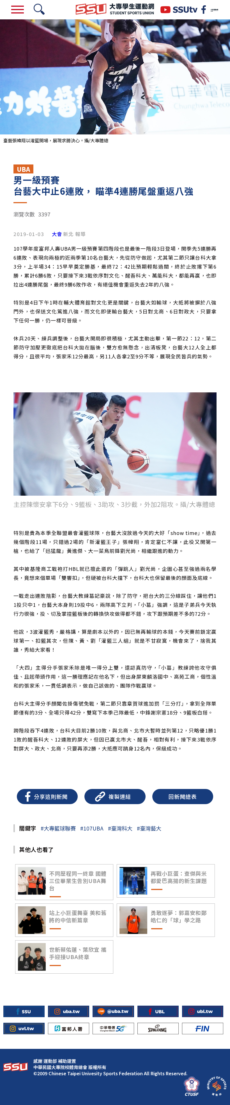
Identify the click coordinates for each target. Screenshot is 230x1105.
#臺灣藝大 (149, 828)
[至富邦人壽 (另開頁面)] (68, 1028)
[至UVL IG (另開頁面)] (24, 1028)
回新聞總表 (183, 796)
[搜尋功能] (39, 9)
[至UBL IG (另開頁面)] (202, 1011)
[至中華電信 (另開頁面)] (113, 1028)
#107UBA (92, 828)
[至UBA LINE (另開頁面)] (113, 1011)
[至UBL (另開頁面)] (158, 1011)
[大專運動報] (214, 9)
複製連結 (120, 796)
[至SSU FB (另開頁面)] (24, 1011)
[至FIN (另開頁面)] (202, 1028)
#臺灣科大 (120, 828)
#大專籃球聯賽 (58, 828)
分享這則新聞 (51, 796)
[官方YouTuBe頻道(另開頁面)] (178, 9)
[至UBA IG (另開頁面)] (68, 1011)
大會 (57, 234)
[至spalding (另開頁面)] (158, 1028)
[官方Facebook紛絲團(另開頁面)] (203, 9)
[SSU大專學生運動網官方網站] (115, 9)
